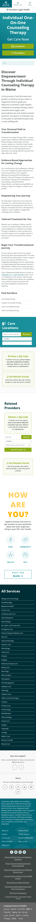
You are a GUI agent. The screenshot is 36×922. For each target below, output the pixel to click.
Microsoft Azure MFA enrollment (18, 883)
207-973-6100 (18, 275)
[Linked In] (24, 852)
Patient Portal (23, 831)
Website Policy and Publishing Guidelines (21, 858)
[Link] (5, 787)
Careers (4, 834)
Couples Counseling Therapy (11, 303)
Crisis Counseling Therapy (10, 307)
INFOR (30, 876)
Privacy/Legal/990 (18, 866)
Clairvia (24, 876)
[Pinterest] (20, 852)
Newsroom (6, 845)
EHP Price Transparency (18, 893)
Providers (19, 52)
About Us (5, 831)
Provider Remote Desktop (13, 876)
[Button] (14, 767)
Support (18, 879)
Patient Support (24, 834)
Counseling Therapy (8, 299)
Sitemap (7, 857)
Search (27, 334)
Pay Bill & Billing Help (25, 838)
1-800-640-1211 (6, 275)
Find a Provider (7, 841)
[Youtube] (16, 852)
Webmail (29, 870)
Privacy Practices (11, 864)
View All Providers (17, 450)
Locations (19, 46)
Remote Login (18, 872)
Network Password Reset (13, 870)
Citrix (23, 870)
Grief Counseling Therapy (10, 310)
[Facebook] (11, 852)
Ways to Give (22, 841)
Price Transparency (18, 889)
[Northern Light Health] (18, 9)
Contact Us (6, 838)
